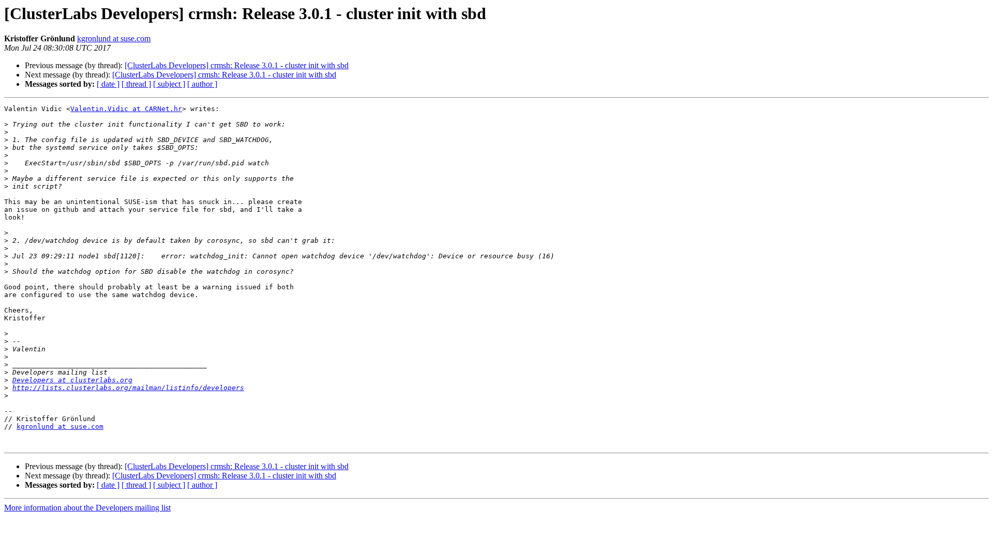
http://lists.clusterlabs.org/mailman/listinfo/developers (128, 388)
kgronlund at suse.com (114, 38)
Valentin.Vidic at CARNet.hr (126, 109)
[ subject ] (169, 84)
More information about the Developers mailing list (87, 507)
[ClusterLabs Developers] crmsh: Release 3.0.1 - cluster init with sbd (237, 65)
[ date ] (108, 84)
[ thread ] (136, 84)
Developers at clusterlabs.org (72, 380)
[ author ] (202, 84)
